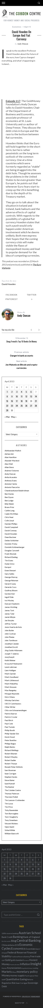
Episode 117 (13, 101)
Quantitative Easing (16, 979)
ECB (17, 945)
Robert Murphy (11, 757)
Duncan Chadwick (12, 604)
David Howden (9, 284)
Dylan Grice (9, 564)
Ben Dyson (9, 497)
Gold (8, 960)
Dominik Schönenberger (14, 547)
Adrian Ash (9, 454)
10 (17, 396)
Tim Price (9, 807)
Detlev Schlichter (12, 540)
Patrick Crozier (11, 717)
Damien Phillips (11, 524)
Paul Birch (9, 720)
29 (7, 410)
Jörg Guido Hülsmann (13, 650)
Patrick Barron (11, 713)
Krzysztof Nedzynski (13, 664)
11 (21, 396)
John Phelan (9, 637)
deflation (11, 945)
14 (36, 396)
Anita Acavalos (11, 477)
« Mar (7, 417)
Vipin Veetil (9, 827)
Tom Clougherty (11, 817)
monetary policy (27, 971)
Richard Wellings (12, 750)
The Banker (9, 787)
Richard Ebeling (11, 557)
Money (6, 975)
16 (12, 401)
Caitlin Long (9, 510)
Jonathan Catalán (12, 644)
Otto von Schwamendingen (16, 710)
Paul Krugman (29, 976)
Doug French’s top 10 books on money (21, 341)
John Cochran (10, 634)
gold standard (17, 960)
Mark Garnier (10, 674)
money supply (17, 975)
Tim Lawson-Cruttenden (15, 800)
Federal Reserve (16, 952)
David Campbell (11, 527)
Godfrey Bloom (11, 590)
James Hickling (11, 607)
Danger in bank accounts (21, 354)
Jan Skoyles (9, 620)
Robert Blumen (11, 753)
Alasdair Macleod (12, 460)
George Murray (11, 577)
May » (13, 417)
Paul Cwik (9, 723)
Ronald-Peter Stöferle (14, 767)
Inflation (25, 964)
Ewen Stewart (10, 570)
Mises (14, 972)
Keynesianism (14, 967)
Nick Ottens (10, 697)
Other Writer (10, 707)
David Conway (11, 530)
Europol (8, 567)
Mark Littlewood (12, 680)
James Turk (9, 610)
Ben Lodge (9, 500)
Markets (7, 971)
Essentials (30, 949)
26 (26, 405)
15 (7, 401)
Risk (14, 983)
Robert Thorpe (11, 763)
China (4, 945)
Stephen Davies (11, 777)
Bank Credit (7, 937)
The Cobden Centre (13, 790)
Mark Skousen (10, 687)
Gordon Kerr (10, 594)
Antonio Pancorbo (12, 487)
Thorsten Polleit (11, 797)
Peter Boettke (10, 740)
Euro (37, 949)
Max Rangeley (10, 690)
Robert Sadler (10, 760)
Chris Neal (9, 517)
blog (13, 940)
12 (26, 396)
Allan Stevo (9, 467)
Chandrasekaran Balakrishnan (17, 490)
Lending (35, 968)
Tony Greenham (11, 820)
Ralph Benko (10, 747)
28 (36, 405)
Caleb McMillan (11, 514)
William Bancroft (12, 833)
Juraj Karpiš (9, 657)
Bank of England (31, 937)
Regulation (6, 983)
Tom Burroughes (11, 813)
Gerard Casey (10, 584)
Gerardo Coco (10, 587)
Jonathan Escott (11, 647)
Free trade (35, 956)
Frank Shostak (10, 554)
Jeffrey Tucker (11, 624)
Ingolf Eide (9, 597)
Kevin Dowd (10, 737)
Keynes (4, 968)
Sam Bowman (10, 770)
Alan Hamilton (10, 457)
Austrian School (30, 933)
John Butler (9, 630)
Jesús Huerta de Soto (13, 627)
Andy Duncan (22, 43)
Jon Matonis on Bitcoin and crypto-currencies (21, 364)
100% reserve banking (10, 933)
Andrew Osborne (12, 470)
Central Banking (29, 940)
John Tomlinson (11, 640)
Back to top (19, 1003)
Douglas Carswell (12, 550)
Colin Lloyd (9, 520)
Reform (30, 979)
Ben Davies (9, 494)
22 (7, 405)
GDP (3, 960)
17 (17, 401)
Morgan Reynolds (12, 693)
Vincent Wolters (11, 823)
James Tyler (9, 614)
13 (31, 396)
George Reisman (11, 580)
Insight (35, 964)
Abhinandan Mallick (13, 450)
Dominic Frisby (11, 544)
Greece (26, 960)
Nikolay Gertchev (12, 700)
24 (17, 405)
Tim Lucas (9, 803)
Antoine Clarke (11, 484)
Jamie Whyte (10, 617)
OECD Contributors (13, 703)
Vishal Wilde (10, 830)
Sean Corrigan (10, 773)
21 (36, 401)
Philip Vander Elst (12, 733)
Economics (16, 27)
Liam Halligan (10, 670)
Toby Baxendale (11, 810)
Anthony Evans (11, 480)
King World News (26, 968)
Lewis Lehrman (11, 667)
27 (31, 405)
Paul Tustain (10, 727)
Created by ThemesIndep (31, 996)
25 (22, 405)
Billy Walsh (9, 504)
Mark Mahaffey (11, 684)
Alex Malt (9, 464)
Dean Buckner (10, 537)
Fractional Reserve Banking (20, 957)
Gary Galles (9, 574)
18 (21, 401)
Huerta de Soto (15, 964)
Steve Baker (10, 780)
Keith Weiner (10, 660)
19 (26, 401)
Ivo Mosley (9, 600)
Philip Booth (10, 730)
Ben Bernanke (6, 941)
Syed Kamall (10, 783)
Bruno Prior (9, 507)
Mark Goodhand (11, 677)
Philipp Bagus (10, 743)
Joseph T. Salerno (12, 654)
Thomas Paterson (12, 793)
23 (12, 405)
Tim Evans (9, 560)
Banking (18, 936)
